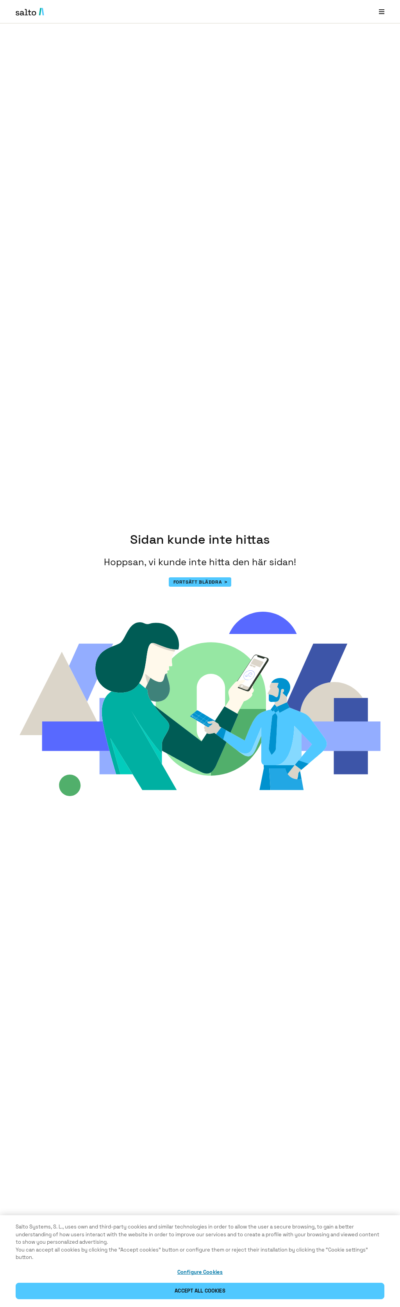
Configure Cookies (200, 1272)
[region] (200, 1261)
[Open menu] (381, 11)
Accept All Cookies (200, 1290)
